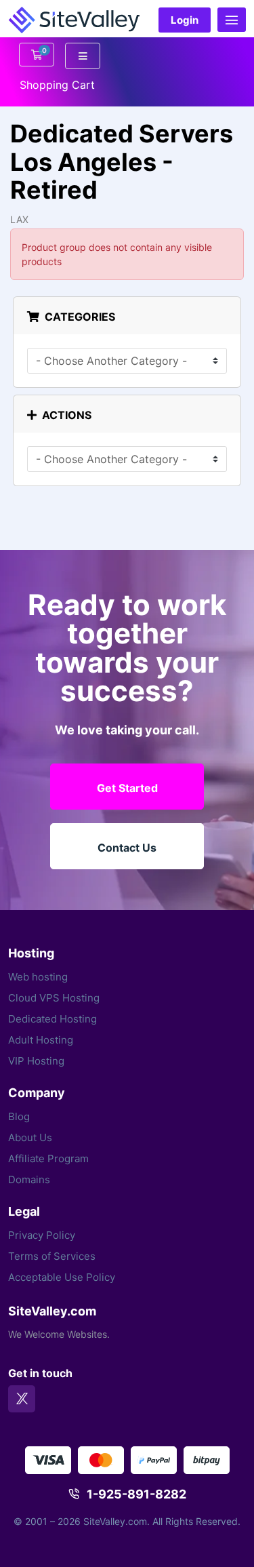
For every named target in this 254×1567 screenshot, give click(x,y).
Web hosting (38, 976)
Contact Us (127, 847)
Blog (19, 1116)
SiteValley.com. (116, 1521)
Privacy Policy (41, 1235)
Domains (29, 1179)
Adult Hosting (40, 1039)
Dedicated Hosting (52, 1018)
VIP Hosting (36, 1060)
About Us (30, 1137)
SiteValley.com (52, 1311)
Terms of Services (52, 1256)
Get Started (127, 788)
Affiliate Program (48, 1158)
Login (184, 20)
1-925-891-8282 (136, 1494)
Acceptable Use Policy (61, 1277)
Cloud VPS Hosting (54, 997)
